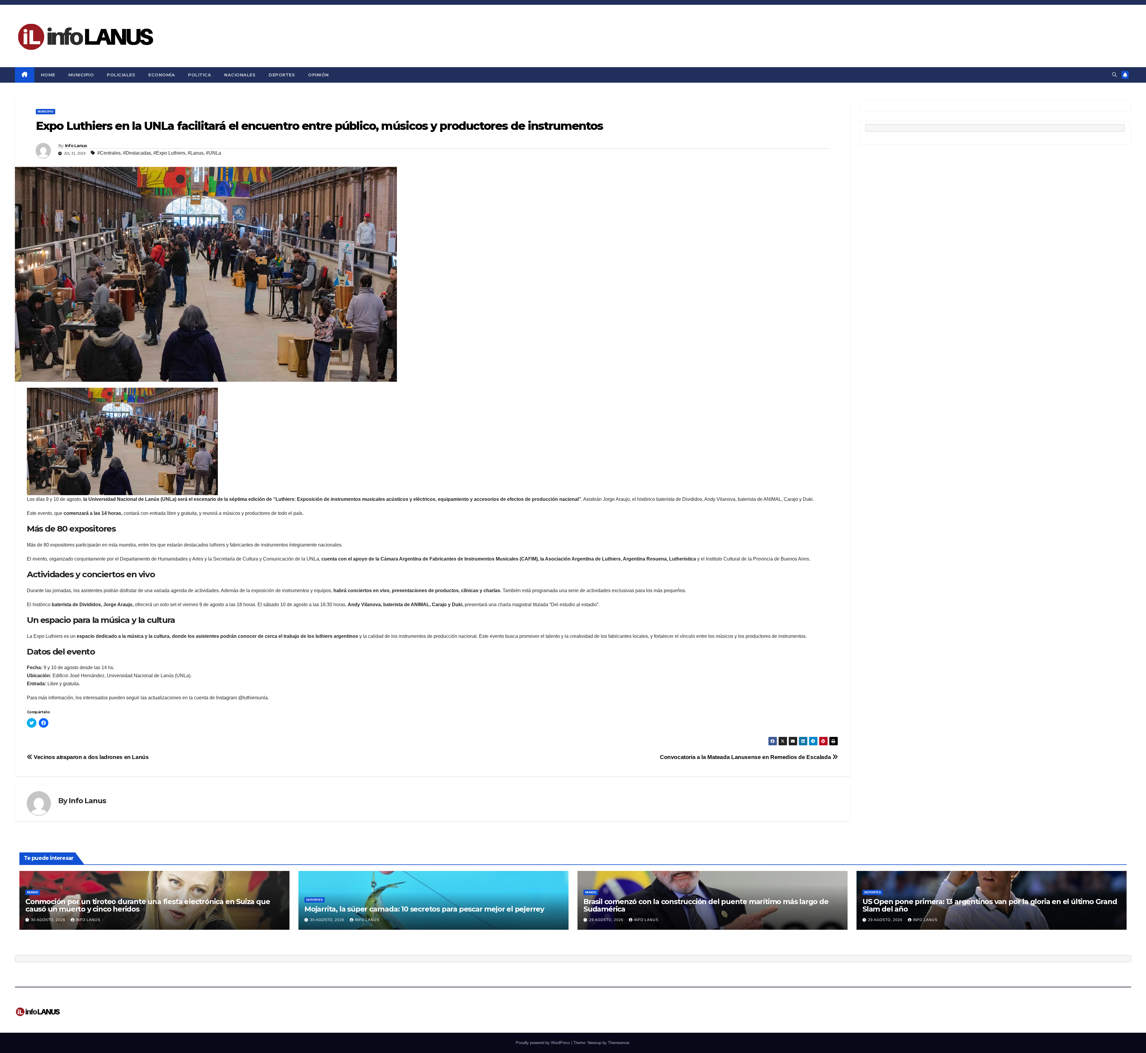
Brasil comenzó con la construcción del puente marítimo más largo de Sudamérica (705, 905)
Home (48, 75)
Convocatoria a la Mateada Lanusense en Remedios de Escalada (746, 757)
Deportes (282, 75)
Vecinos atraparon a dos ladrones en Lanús (91, 757)
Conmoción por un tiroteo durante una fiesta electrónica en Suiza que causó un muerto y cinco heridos (147, 905)
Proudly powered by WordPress (543, 1042)
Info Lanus (76, 145)
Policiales (121, 75)
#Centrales (109, 153)
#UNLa (213, 153)
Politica (199, 75)
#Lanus (196, 153)
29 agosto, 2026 (607, 920)
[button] (1114, 74)
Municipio (81, 75)
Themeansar (618, 1042)
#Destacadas (137, 153)
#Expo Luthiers (169, 153)
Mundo (32, 892)
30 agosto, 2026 (49, 920)
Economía (161, 75)
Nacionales (239, 75)
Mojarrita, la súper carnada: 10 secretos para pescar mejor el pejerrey (424, 909)
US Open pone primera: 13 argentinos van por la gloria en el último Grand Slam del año (989, 905)
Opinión (318, 75)
